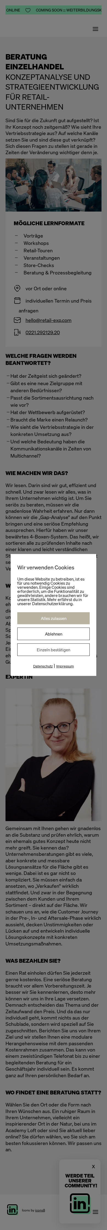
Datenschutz (43, 666)
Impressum (65, 666)
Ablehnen (53, 634)
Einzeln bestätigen (53, 649)
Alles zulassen (53, 618)
